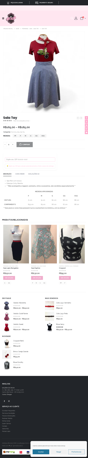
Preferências (76, 452)
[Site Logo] (11, 18)
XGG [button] (43, 136)
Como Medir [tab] (19, 174)
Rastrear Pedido (7, 418)
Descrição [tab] (7, 174)
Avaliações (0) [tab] (33, 174)
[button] (3, 18)
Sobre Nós (5, 428)
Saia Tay (22, 132)
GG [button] (36, 136)
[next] (81, 118)
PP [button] (15, 136)
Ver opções (9, 278)
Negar (58, 452)
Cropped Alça (68, 266)
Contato (4, 426)
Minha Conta (6, 421)
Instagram (9, 401)
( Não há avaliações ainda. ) (21, 121)
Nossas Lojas (6, 431)
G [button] (30, 136)
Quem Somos (6, 423)
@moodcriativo (18, 446)
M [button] (25, 136)
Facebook (4, 401)
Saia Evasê (43, 266)
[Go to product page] (16, 244)
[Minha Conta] (76, 18)
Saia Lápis (15, 266)
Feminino (13, 132)
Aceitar (41, 452)
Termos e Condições (8, 413)
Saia (18, 132)
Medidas (6, 136)
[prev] (77, 118)
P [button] (20, 136)
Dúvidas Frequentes (8, 410)
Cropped (61, 266)
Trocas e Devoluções (8, 416)
